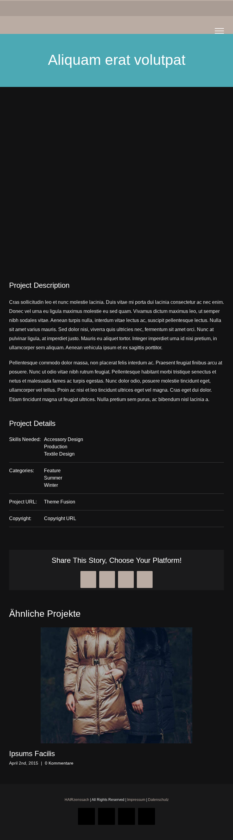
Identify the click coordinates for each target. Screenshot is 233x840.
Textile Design (59, 454)
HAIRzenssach (77, 800)
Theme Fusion (59, 501)
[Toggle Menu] (219, 31)
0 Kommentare (59, 763)
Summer (53, 477)
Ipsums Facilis (32, 753)
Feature (52, 470)
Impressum (136, 800)
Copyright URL (60, 518)
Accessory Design (63, 439)
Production (55, 446)
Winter (51, 485)
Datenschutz (158, 800)
